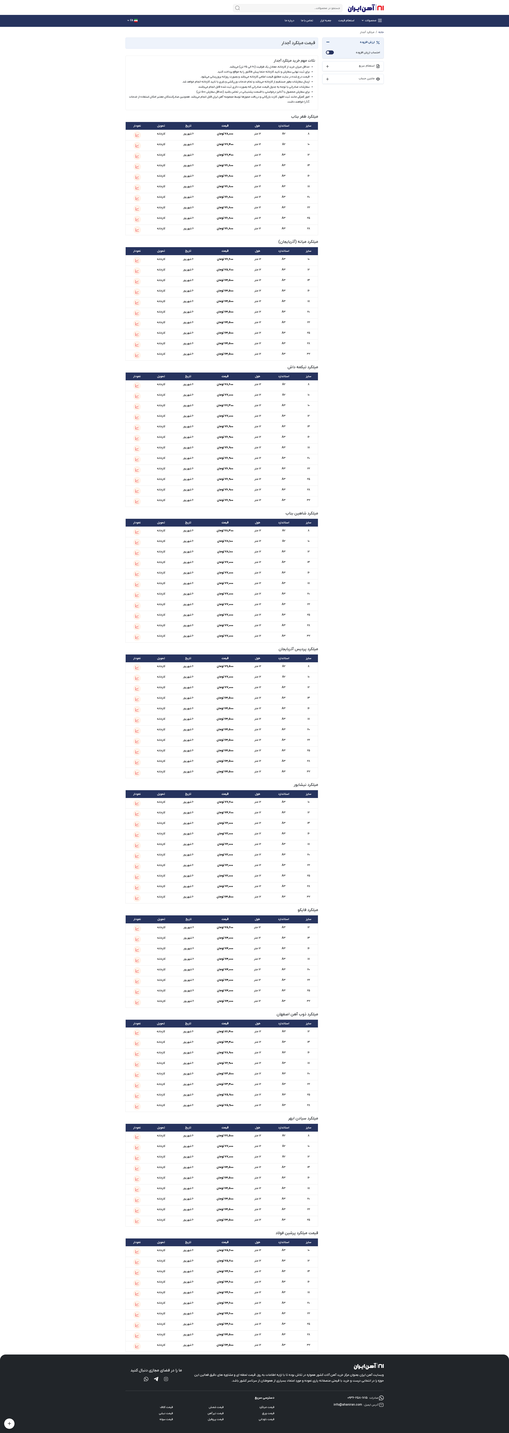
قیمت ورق (268, 1413)
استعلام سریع (367, 66)
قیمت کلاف (166, 1407)
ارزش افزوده (367, 42)
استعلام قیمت (346, 20)
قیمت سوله (166, 1419)
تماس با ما (307, 20)
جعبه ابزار (325, 20)
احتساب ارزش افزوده (368, 52)
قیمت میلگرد (266, 1407)
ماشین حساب (367, 78)
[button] (137, 135)
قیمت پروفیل (216, 1419)
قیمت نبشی (166, 1413)
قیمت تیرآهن (216, 1413)
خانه (381, 32)
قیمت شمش (216, 1407)
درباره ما (289, 20)
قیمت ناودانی (266, 1419)
